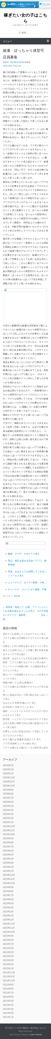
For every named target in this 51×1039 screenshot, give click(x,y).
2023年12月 (9, 875)
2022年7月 (8, 944)
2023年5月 (8, 903)
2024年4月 (8, 859)
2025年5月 (8, 806)
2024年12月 (9, 826)
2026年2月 (8, 769)
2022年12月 (9, 924)
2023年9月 (8, 887)
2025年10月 (9, 786)
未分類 (17, 596)
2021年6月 (8, 997)
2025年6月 (8, 802)
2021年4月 (8, 1005)
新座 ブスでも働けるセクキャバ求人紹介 (24, 662)
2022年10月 (9, 932)
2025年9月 (8, 790)
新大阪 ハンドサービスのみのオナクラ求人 (25, 719)
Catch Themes (36, 1035)
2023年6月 (8, 899)
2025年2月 (8, 818)
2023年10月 (9, 883)
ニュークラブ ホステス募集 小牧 (26, 582)
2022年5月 (8, 952)
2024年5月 (8, 854)
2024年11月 (9, 830)
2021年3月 (8, 1009)
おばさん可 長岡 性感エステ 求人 (19, 703)
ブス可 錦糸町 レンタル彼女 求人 (19, 743)
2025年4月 (8, 810)
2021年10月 (9, 980)
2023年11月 (9, 879)
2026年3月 (8, 765)
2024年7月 (8, 846)
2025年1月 (8, 822)
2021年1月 (8, 1017)
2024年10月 (9, 834)
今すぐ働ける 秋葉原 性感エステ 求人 (22, 739)
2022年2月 (8, 964)
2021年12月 (9, 972)
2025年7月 (8, 798)
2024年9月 (8, 838)
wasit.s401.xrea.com (12, 66)
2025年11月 (9, 781)
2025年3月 (8, 814)
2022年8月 (8, 940)
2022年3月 (8, 960)
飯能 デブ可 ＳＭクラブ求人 (24, 554)
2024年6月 (8, 851)
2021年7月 (8, 992)
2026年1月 (8, 773)
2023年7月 (8, 895)
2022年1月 (8, 968)
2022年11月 (9, 928)
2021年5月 (8, 1001)
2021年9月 (8, 984)
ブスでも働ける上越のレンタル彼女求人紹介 (25, 747)
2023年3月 (8, 911)
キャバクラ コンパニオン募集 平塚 (27, 589)
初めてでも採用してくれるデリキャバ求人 (24, 634)
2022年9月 (8, 936)
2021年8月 (8, 989)
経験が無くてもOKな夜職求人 (18, 682)
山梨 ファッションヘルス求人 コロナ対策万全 (37, 611)
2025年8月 (8, 794)
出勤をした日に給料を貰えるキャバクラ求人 (25, 646)
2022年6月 (8, 948)
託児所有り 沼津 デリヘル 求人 (18, 707)
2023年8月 (8, 891)
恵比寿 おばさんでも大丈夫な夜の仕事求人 (25, 658)
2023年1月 (8, 919)
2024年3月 (8, 863)
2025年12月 (9, 777)
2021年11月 (9, 976)
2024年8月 (8, 842)
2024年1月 (8, 871)
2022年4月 (8, 956)
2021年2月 (8, 1013)
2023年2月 (8, 915)
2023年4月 (8, 907)
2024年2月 (8, 867)
